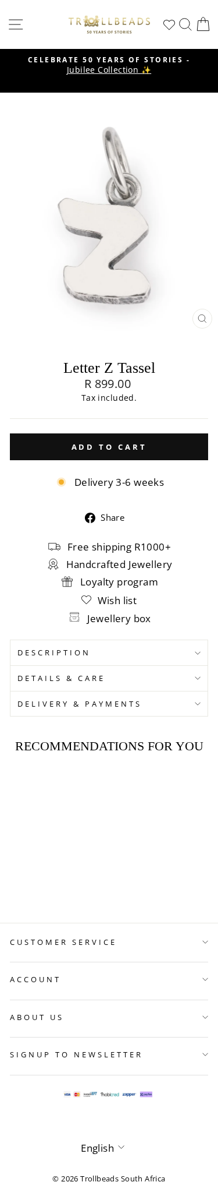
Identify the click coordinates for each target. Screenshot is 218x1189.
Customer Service (63, 942)
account (35, 979)
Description (54, 652)
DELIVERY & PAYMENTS (79, 703)
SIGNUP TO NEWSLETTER (76, 1054)
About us (37, 1017)
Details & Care (61, 678)
